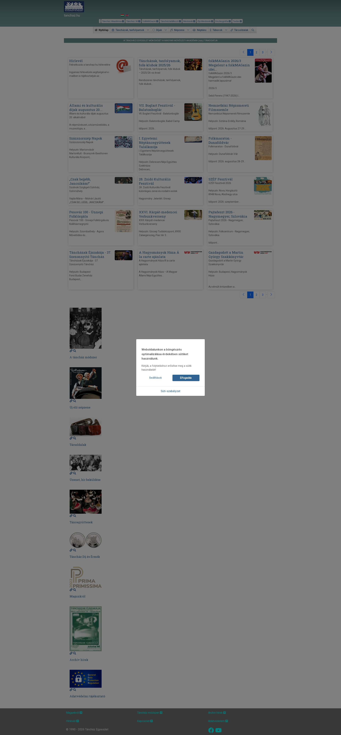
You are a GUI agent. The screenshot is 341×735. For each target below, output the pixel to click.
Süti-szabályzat (170, 391)
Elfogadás (186, 377)
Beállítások (155, 377)
